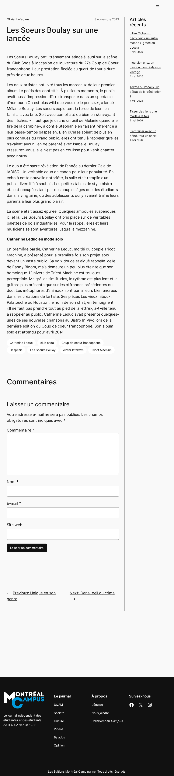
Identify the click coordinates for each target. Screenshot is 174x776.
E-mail (14, 503)
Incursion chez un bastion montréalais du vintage (145, 67)
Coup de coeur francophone (81, 342)
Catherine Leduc (21, 342)
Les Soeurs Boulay (43, 350)
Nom (12, 481)
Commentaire (20, 430)
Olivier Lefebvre (18, 19)
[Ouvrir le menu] (157, 6)
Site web (14, 525)
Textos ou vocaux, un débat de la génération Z (145, 91)
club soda (47, 342)
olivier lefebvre (73, 350)
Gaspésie (16, 350)
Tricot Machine (101, 350)
